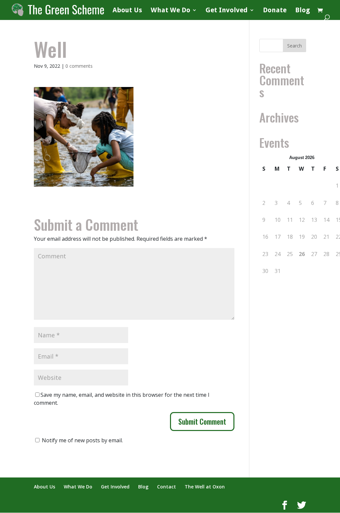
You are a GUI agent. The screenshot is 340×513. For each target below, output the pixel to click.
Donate (275, 11)
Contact (166, 486)
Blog (302, 11)
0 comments (79, 66)
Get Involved (227, 11)
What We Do (170, 11)
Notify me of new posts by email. (82, 440)
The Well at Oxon (205, 486)
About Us (127, 11)
